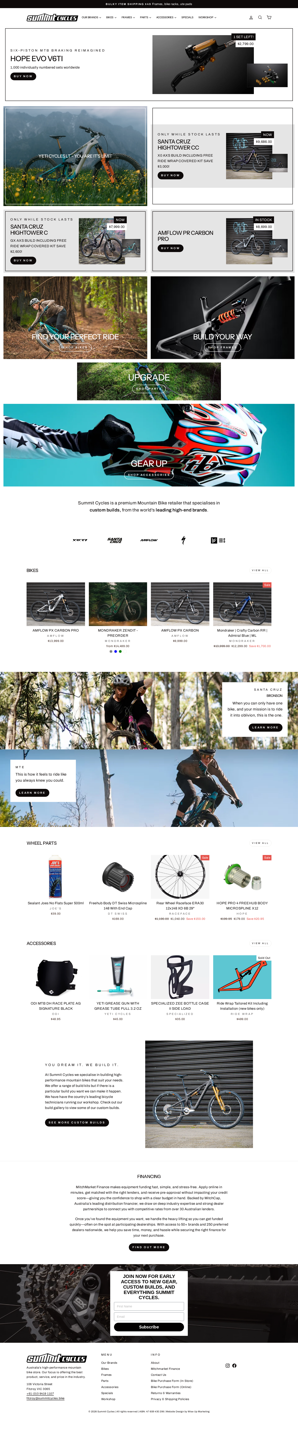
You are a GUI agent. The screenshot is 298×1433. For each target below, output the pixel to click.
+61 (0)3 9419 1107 (40, 1393)
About (155, 1362)
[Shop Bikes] (75, 317)
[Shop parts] (149, 381)
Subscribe (149, 1326)
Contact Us (158, 1374)
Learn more (32, 792)
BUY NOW (23, 76)
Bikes (110, 17)
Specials (187, 17)
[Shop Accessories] (149, 445)
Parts (144, 17)
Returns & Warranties (166, 1393)
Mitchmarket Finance (165, 1368)
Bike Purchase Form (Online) (171, 1387)
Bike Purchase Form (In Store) (172, 1381)
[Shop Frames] (223, 317)
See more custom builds (77, 1122)
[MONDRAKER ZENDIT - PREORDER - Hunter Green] (120, 651)
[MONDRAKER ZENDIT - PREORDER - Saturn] (125, 651)
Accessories (165, 17)
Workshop (206, 17)
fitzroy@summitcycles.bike (45, 1398)
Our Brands (90, 17)
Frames (127, 17)
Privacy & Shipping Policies (170, 1399)
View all (260, 570)
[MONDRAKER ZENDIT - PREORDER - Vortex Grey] (111, 651)
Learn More (265, 727)
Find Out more (148, 1247)
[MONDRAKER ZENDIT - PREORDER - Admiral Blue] (115, 651)
